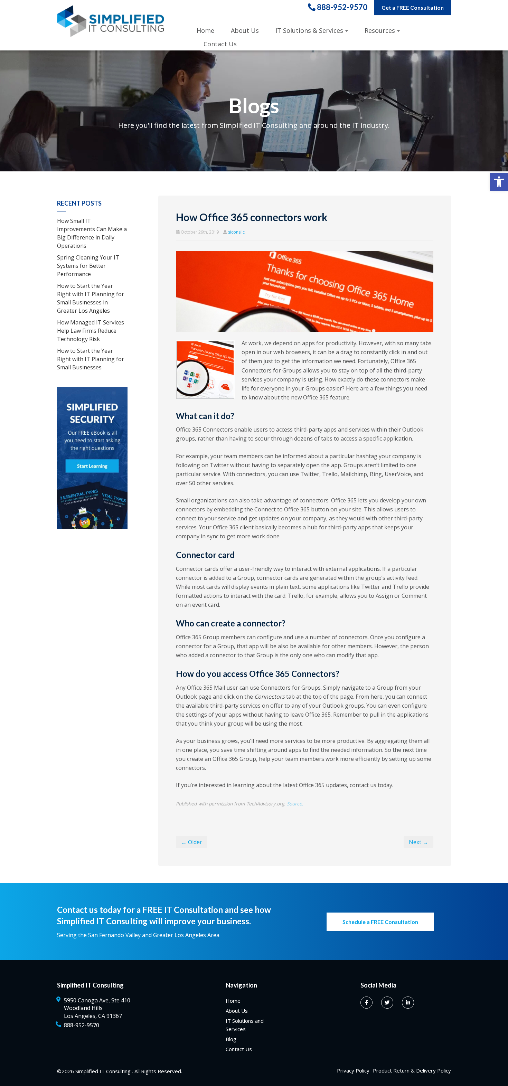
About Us (245, 30)
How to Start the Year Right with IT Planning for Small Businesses (90, 359)
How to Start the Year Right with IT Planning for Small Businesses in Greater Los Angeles (90, 298)
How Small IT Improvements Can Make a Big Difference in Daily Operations (92, 233)
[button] (499, 182)
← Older (191, 842)
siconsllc (236, 232)
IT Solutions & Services (309, 30)
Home (205, 30)
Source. (295, 803)
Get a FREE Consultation (413, 7)
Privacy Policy (353, 1070)
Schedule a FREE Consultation (380, 921)
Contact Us (220, 44)
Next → (418, 842)
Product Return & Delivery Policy (412, 1070)
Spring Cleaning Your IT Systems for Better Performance (88, 266)
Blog (231, 1039)
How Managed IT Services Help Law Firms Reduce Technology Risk (90, 331)
